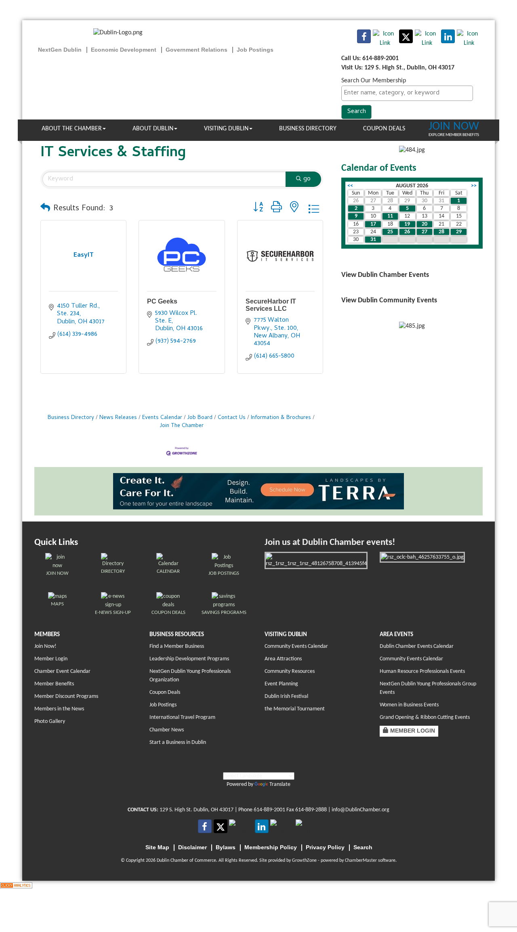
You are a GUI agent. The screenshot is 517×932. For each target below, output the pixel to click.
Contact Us (232, 418)
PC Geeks (162, 301)
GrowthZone (304, 860)
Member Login (50, 659)
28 (441, 232)
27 (424, 232)
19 (407, 224)
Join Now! (45, 646)
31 (373, 240)
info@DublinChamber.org (360, 810)
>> (474, 186)
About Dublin (152, 129)
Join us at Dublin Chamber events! (330, 542)
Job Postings (163, 705)
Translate (279, 784)
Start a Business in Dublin (177, 742)
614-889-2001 (269, 810)
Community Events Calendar (296, 646)
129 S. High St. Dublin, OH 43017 (196, 810)
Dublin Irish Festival (286, 696)
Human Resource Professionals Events (422, 671)
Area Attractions (283, 659)
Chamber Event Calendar (62, 671)
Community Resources (290, 671)
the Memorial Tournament (295, 709)
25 (390, 232)
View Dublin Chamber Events (385, 275)
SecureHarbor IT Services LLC (271, 305)
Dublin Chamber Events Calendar (417, 646)
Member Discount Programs (66, 696)
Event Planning (281, 684)
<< (350, 186)
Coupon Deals (384, 129)
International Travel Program (182, 717)
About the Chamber (72, 129)
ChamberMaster (361, 860)
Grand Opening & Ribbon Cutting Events (425, 717)
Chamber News (166, 730)
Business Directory (307, 129)
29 (459, 232)
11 (390, 216)
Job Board (199, 418)
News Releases (118, 418)
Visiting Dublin (226, 129)
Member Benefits (54, 684)
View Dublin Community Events (389, 300)
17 (373, 224)
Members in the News (59, 709)
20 (424, 224)
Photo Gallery (49, 721)
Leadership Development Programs (189, 659)
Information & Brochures (281, 418)
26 (407, 232)
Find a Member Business (176, 646)
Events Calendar (162, 418)
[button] (45, 209)
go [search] (307, 179)
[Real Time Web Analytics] (16, 885)
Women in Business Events (409, 705)
